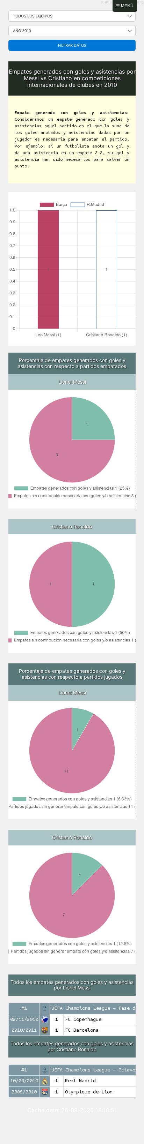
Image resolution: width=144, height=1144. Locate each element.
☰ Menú (125, 5)
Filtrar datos (72, 45)
